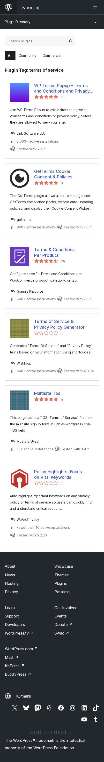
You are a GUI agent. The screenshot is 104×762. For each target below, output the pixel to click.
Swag (61, 633)
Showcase (63, 566)
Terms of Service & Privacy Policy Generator (59, 324)
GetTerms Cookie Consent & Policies (53, 174)
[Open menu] (96, 7)
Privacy (11, 591)
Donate (63, 624)
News (10, 575)
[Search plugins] (70, 41)
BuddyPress (18, 674)
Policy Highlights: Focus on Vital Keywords (58, 474)
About (10, 566)
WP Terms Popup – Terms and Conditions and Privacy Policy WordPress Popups (62, 88)
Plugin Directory (17, 22)
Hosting (12, 583)
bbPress (14, 665)
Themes (61, 575)
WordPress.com (21, 648)
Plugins (60, 583)
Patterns (62, 591)
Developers (15, 624)
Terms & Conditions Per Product (54, 252)
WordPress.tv (19, 633)
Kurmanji (23, 696)
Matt (11, 657)
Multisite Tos (47, 393)
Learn (10, 607)
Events (60, 616)
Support (12, 616)
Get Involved (66, 607)
